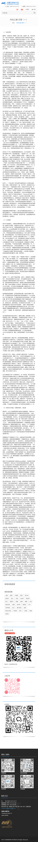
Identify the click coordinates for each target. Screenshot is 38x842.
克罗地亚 (7, 607)
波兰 (13, 607)
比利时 (22, 598)
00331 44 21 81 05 (31, 6)
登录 (28, 9)
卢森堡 (16, 595)
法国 (6, 595)
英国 (13, 604)
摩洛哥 (28, 598)
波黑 (25, 607)
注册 (34, 9)
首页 (13, 23)
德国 (11, 595)
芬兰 (29, 604)
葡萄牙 (11, 601)
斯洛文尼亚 (8, 611)
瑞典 (26, 601)
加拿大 (7, 614)
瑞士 (12, 598)
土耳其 (25, 611)
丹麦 (17, 598)
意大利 (26, 595)
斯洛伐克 (7, 604)
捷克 (21, 595)
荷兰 (6, 601)
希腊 (17, 601)
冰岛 (31, 601)
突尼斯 (15, 611)
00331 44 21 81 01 (14, 6)
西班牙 (7, 598)
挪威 (21, 601)
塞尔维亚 (19, 607)
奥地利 (24, 604)
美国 (31, 611)
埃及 (20, 611)
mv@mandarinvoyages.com (8, 808)
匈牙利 (18, 604)
